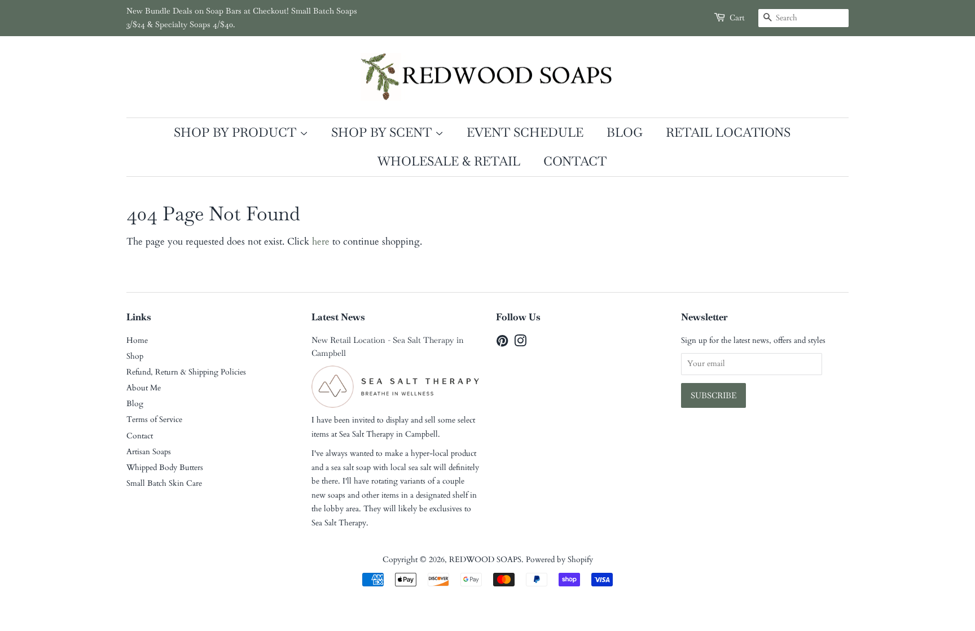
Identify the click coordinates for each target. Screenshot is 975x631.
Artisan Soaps (148, 451)
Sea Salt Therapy (366, 434)
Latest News (338, 317)
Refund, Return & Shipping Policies (186, 372)
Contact (575, 161)
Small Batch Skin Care (164, 483)
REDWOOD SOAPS (485, 559)
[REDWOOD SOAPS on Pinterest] (502, 343)
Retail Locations (728, 132)
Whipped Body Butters (164, 467)
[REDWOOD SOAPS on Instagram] (520, 343)
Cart (737, 17)
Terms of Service (154, 419)
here (321, 241)
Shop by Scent (383, 132)
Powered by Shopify (559, 559)
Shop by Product (237, 132)
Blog (625, 132)
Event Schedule (525, 132)
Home (137, 340)
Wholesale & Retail (448, 161)
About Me (143, 387)
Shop (134, 356)
